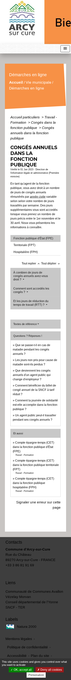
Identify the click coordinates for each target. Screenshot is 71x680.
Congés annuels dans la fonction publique (32, 133)
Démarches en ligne (26, 88)
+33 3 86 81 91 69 (19, 565)
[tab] (35, 238)
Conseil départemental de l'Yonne (31, 602)
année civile (38, 196)
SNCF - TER (15, 607)
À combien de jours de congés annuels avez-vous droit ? (30, 276)
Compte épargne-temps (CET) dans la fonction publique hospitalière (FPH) (33, 483)
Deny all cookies (51, 669)
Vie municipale (38, 82)
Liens (10, 582)
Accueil (16, 82)
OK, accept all (22, 669)
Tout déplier (51, 263)
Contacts (13, 542)
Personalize (36, 675)
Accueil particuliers (25, 117)
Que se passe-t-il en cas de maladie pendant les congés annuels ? (31, 349)
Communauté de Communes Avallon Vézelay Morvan (34, 594)
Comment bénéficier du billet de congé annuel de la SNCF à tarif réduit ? (34, 390)
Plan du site (40, 656)
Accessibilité (17, 656)
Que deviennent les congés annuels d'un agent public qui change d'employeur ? (32, 375)
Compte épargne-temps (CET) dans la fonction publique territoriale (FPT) (36, 465)
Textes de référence (25, 324)
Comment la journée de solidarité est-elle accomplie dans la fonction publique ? (35, 405)
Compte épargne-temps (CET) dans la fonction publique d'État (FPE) (33, 447)
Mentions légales (18, 639)
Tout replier (31, 263)
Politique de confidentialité (27, 647)
